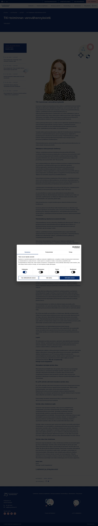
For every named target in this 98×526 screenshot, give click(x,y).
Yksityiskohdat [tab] (49, 252)
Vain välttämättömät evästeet (28, 277)
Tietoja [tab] (70, 252)
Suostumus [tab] (27, 252)
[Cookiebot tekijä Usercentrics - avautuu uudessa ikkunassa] (73, 247)
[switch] (41, 272)
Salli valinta (49, 277)
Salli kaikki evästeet (70, 277)
